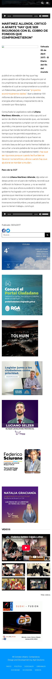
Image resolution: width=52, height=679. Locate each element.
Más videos (45, 595)
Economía (27, 670)
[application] (26, 16)
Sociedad (15, 670)
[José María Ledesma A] (38, 583)
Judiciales (29, 666)
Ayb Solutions (38, 660)
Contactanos (34, 657)
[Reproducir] (5, 16)
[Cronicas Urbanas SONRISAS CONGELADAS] (13, 583)
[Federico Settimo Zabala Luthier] (13, 569)
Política (18, 666)
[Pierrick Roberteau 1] (38, 569)
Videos (38, 670)
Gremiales (41, 666)
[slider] (45, 16)
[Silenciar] (40, 16)
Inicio (8, 666)
